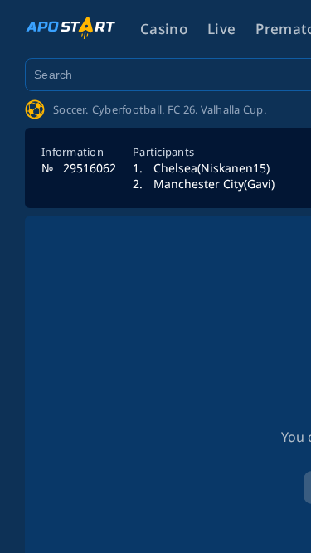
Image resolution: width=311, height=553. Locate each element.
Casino (163, 28)
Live (221, 28)
